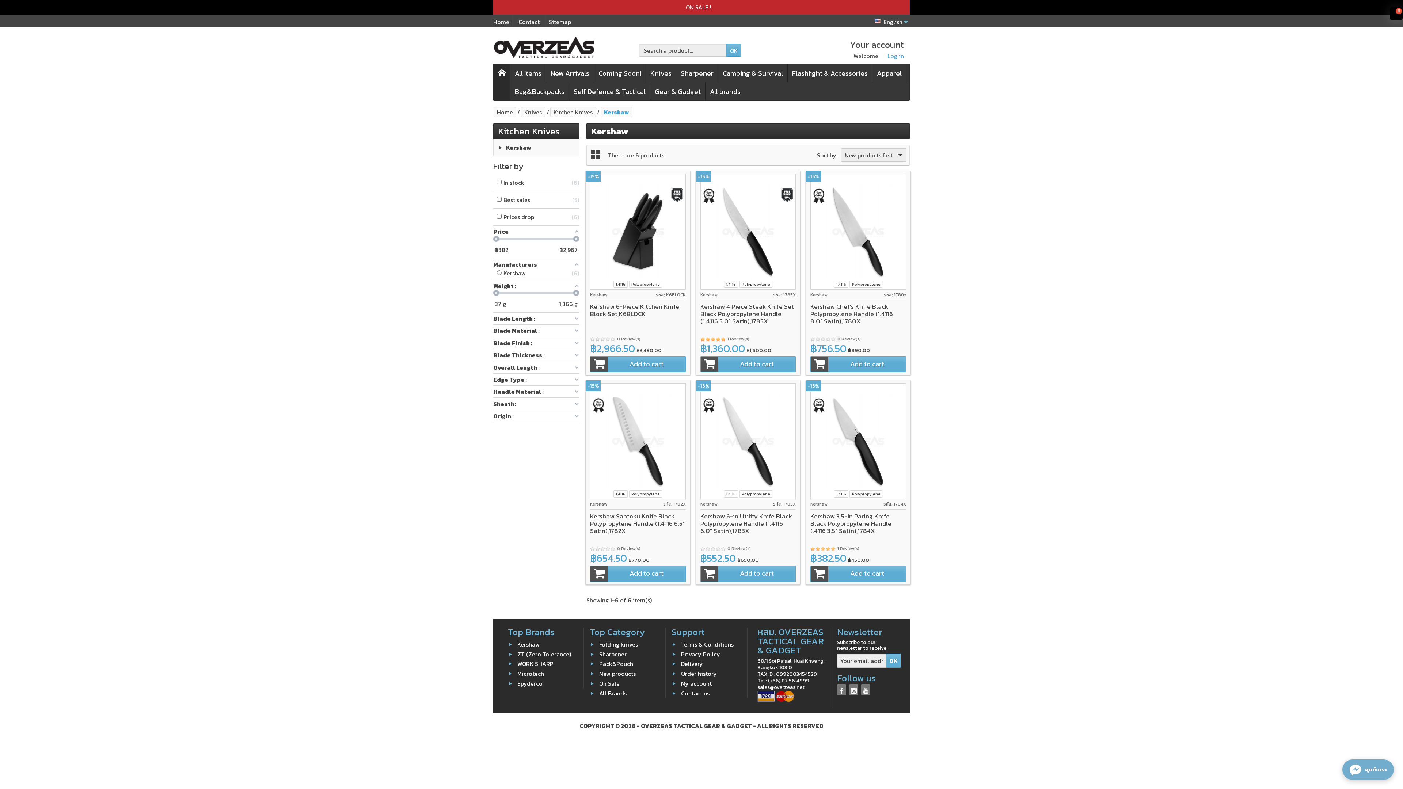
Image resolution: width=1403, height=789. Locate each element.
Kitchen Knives (529, 131)
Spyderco (530, 683)
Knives (661, 73)
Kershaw (518, 147)
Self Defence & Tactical (610, 91)
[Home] (502, 82)
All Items (528, 73)
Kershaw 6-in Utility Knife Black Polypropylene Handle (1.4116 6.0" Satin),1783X (746, 523)
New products (617, 673)
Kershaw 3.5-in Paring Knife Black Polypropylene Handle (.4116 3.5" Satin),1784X (850, 523)
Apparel (889, 73)
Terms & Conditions (707, 644)
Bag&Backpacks (539, 91)
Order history (699, 673)
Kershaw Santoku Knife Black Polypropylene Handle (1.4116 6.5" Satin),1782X (637, 523)
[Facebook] (841, 689)
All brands (725, 91)
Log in (895, 56)
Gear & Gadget (678, 91)
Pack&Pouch (616, 663)
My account (696, 683)
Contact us (695, 693)
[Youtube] (865, 689)
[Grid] (596, 154)
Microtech (530, 673)
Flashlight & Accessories (830, 73)
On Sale (609, 683)
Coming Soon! (619, 73)
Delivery (692, 663)
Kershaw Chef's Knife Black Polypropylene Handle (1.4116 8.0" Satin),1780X (851, 314)
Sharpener (697, 73)
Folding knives (618, 644)
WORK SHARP (535, 663)
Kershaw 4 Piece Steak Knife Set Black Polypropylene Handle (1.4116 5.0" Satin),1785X (747, 314)
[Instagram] (853, 689)
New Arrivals (570, 73)
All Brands (613, 693)
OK (734, 50)
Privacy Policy (700, 654)
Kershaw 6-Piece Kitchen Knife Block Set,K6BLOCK (634, 310)
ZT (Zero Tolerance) (544, 654)
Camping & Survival (753, 73)
